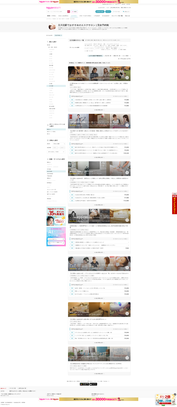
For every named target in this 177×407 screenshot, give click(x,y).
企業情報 (2, 402)
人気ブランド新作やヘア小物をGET (54, 394)
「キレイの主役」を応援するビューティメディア (10, 394)
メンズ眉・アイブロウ (88, 50)
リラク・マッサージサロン (85, 15)
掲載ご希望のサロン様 (126, 7)
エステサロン (74, 15)
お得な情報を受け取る (115, 7)
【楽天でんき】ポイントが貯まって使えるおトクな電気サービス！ (22, 391)
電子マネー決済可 (51, 194)
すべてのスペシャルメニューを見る (120, 96)
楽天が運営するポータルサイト (98, 394)
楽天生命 (123, 4)
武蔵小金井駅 (52, 108)
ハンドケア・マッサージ (100, 48)
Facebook (105, 381)
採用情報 (23, 402)
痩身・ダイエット (103, 45)
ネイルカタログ (105, 15)
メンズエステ (114, 49)
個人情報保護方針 (9, 402)
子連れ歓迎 (49, 175)
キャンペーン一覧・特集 (117, 15)
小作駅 (50, 54)
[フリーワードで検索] (68, 11)
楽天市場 (128, 4)
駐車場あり (49, 182)
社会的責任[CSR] (17, 402)
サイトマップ (83, 381)
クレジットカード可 (51, 189)
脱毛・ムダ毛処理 (111, 45)
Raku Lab (127, 15)
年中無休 (49, 169)
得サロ (48, 133)
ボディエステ (96, 45)
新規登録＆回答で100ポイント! (108, 4)
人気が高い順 (107, 55)
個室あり (49, 178)
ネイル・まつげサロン (64, 15)
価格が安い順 (116, 55)
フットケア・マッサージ (89, 48)
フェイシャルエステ (88, 44)
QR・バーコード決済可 (52, 191)
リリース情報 (99, 381)
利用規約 (78, 381)
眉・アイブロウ (124, 45)
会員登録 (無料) (100, 11)
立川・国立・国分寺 (60, 18)
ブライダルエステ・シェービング (111, 46)
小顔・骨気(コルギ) (88, 45)
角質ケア (108, 48)
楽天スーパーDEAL (51, 131)
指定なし (49, 162)
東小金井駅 (51, 106)
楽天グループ (117, 4)
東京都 (54, 18)
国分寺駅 (51, 65)
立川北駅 (67, 18)
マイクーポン (117, 11)
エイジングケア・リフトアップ (113, 44)
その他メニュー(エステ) (105, 49)
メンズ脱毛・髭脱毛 (122, 49)
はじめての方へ (101, 7)
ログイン (108, 11)
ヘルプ (107, 7)
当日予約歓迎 (50, 173)
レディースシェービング (99, 46)
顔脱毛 (118, 45)
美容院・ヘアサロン (51, 15)
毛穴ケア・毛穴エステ (98, 44)
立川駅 (50, 83)
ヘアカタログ (97, 15)
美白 (104, 44)
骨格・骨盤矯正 (114, 48)
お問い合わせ (89, 381)
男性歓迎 (49, 198)
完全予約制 (57, 35)
